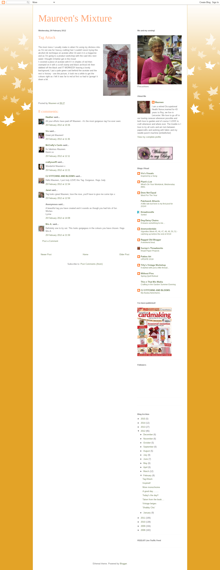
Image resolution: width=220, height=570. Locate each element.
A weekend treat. (148, 242)
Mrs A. (49, 224)
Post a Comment (50, 241)
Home (85, 254)
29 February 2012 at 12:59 (58, 198)
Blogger (123, 563)
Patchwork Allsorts (150, 201)
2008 (143, 530)
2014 (143, 423)
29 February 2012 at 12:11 (58, 156)
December (148, 434)
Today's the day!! (150, 495)
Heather (49, 117)
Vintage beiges (149, 503)
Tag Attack (148, 479)
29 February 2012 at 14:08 (58, 218)
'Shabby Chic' (149, 507)
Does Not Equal (148, 193)
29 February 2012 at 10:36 (58, 125)
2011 (143, 518)
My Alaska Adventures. (150, 293)
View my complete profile (149, 137)
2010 (143, 522)
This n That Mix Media (152, 282)
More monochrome (151, 487)
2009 (143, 526)
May (145, 463)
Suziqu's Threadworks (152, 248)
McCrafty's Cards (54, 145)
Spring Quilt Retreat (149, 276)
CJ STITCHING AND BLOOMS (60, 176)
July (145, 455)
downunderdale (148, 229)
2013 (143, 427)
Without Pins (147, 273)
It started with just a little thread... (155, 268)
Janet (48, 190)
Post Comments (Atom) (92, 264)
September (148, 447)
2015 (143, 419)
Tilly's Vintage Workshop (153, 265)
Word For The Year (149, 195)
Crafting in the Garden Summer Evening (158, 284)
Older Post (124, 254)
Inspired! (147, 483)
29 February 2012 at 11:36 (58, 139)
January (147, 512)
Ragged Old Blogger (151, 240)
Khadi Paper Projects (150, 251)
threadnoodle (147, 212)
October (147, 443)
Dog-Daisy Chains (149, 220)
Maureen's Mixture (75, 18)
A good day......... (151, 491)
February (147, 475)
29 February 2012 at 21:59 (58, 235)
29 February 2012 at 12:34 (58, 184)
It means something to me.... (153, 223)
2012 (143, 431)
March (146, 471)
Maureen (159, 102)
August (147, 451)
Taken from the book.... (153, 499)
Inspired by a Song (149, 176)
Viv (47, 131)
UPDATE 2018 (147, 259)
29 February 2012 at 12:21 (58, 170)
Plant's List (146, 182)
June (145, 459)
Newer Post (46, 254)
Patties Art (146, 256)
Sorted (144, 215)
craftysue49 (51, 162)
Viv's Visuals (147, 173)
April (145, 467)
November (148, 438)
